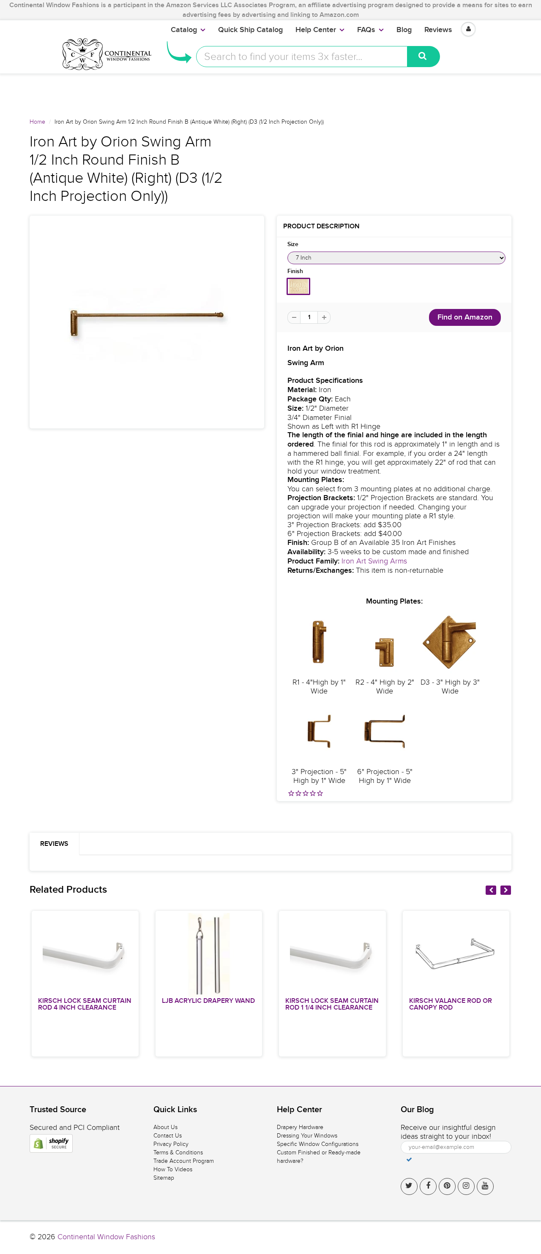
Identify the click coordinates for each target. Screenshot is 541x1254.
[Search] (423, 56)
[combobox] (301, 56)
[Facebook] (428, 1186)
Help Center (315, 30)
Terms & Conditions (178, 1152)
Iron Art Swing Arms (374, 561)
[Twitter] (409, 1186)
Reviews (438, 30)
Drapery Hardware (300, 1127)
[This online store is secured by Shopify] (51, 1143)
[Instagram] (466, 1186)
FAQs (366, 30)
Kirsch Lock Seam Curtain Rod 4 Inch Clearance (84, 1004)
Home (37, 121)
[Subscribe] (409, 1159)
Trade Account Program (183, 1161)
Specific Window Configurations (317, 1144)
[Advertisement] (270, 92)
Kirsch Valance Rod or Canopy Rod (450, 1004)
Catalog (184, 30)
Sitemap (163, 1177)
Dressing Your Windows (307, 1135)
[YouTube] (485, 1186)
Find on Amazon (464, 317)
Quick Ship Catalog (250, 30)
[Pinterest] (447, 1186)
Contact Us (167, 1135)
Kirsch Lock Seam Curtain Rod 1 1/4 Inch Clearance (332, 1004)
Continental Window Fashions (106, 1236)
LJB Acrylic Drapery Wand (208, 1000)
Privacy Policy (171, 1144)
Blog (404, 30)
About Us (165, 1127)
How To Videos (172, 1169)
